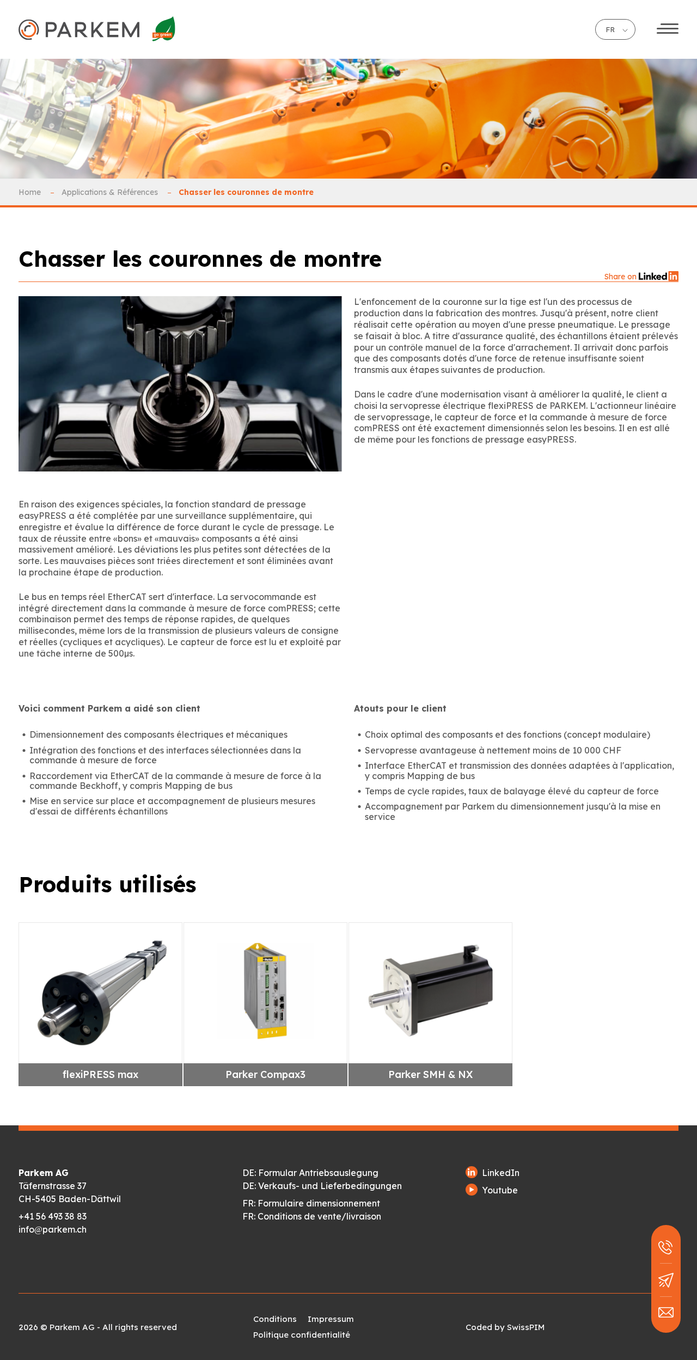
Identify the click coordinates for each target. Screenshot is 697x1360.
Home (31, 192)
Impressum (331, 1319)
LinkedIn (500, 1172)
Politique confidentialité (301, 1335)
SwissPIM (526, 1327)
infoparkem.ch (53, 1229)
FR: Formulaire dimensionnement (311, 1203)
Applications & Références (111, 192)
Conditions (275, 1319)
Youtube (500, 1190)
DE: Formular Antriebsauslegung (310, 1172)
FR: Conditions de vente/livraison (311, 1216)
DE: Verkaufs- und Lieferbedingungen (322, 1185)
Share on (621, 276)
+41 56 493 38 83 (53, 1216)
